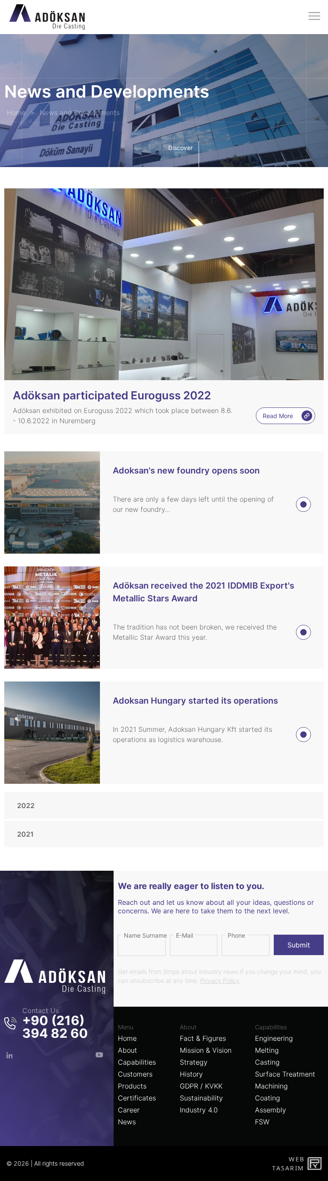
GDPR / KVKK (201, 1086)
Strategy (194, 1062)
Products (132, 1086)
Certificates (137, 1098)
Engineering (274, 1038)
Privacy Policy (220, 980)
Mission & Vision (205, 1050)
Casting (267, 1062)
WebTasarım (288, 1163)
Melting (267, 1050)
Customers (135, 1074)
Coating (267, 1098)
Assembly (270, 1110)
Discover (180, 147)
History (191, 1074)
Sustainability (201, 1098)
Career (129, 1110)
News (127, 1121)
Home (127, 1038)
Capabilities (137, 1062)
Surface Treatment (285, 1074)
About (127, 1050)
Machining (271, 1086)
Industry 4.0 (199, 1110)
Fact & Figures (203, 1038)
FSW (262, 1121)
